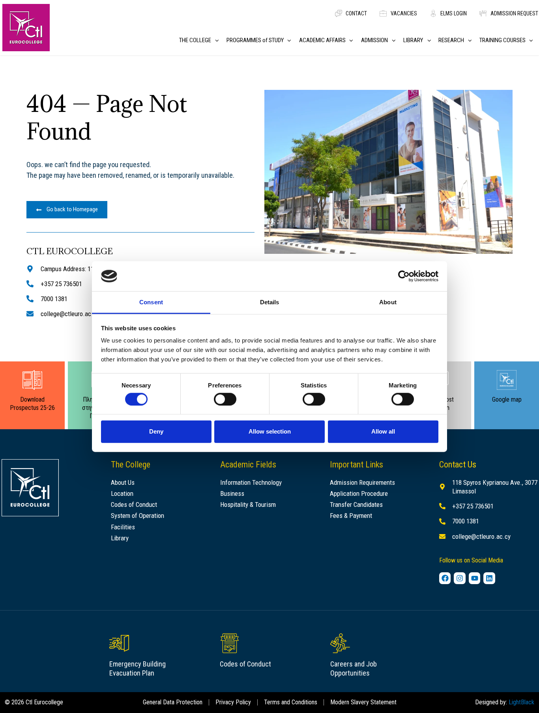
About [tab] (388, 302)
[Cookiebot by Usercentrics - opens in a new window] (403, 276)
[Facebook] (445, 578)
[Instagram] (460, 578)
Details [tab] (269, 302)
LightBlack (521, 702)
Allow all (383, 431)
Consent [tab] (151, 302)
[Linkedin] (489, 578)
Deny (156, 431)
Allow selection (270, 431)
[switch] (225, 399)
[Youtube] (475, 578)
